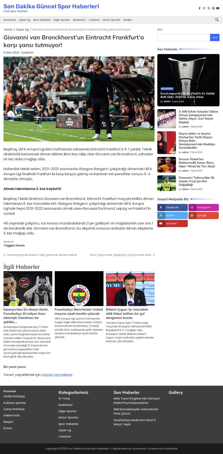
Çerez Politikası (14, 409)
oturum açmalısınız (56, 374)
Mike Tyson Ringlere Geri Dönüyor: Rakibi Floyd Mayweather (137, 400)
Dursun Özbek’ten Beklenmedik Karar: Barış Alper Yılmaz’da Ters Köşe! (197, 162)
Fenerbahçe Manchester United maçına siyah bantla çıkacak (79, 311)
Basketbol (79, 20)
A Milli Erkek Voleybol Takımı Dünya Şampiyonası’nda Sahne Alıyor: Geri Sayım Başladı (198, 117)
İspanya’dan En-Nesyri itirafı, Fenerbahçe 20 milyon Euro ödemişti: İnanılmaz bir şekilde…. (25, 315)
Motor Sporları (111, 20)
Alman (20, 245)
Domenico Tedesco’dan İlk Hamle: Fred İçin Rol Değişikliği (196, 181)
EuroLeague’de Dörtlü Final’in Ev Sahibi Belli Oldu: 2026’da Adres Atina (187, 95)
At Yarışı (64, 398)
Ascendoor (139, 448)
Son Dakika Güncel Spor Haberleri (51, 6)
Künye (7, 428)
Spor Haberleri (42, 20)
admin (29, 53)
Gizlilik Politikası (14, 396)
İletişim (128, 20)
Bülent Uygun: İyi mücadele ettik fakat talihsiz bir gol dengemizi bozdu (127, 313)
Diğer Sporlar (62, 20)
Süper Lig (24, 20)
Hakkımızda (11, 415)
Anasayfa (9, 20)
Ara (159, 30)
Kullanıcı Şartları (14, 403)
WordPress (170, 448)
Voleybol (94, 20)
